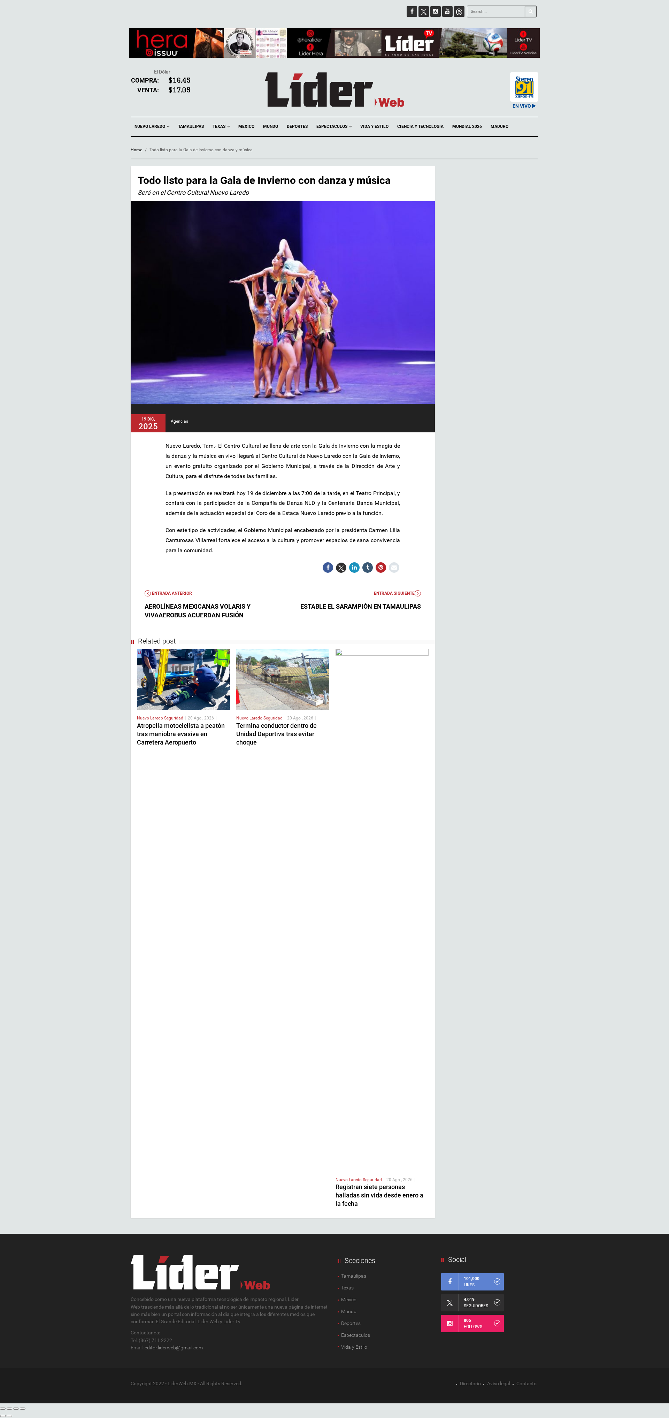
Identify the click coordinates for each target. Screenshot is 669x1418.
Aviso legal (498, 1383)
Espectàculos (355, 1335)
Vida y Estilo (374, 126)
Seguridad (173, 718)
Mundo (270, 126)
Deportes (297, 126)
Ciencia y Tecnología (420, 126)
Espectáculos (332, 126)
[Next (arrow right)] (9, 1416)
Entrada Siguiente (394, 593)
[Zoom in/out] (22, 1409)
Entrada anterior (171, 593)
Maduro (499, 126)
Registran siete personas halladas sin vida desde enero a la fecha (379, 1195)
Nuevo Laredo (150, 126)
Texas (219, 126)
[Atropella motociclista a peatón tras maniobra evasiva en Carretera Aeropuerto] (183, 678)
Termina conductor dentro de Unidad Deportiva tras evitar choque (276, 734)
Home (136, 149)
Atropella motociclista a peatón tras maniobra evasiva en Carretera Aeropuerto (181, 734)
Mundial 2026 (467, 126)
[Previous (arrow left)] (3, 1416)
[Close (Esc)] (3, 1409)
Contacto (526, 1383)
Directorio (470, 1383)
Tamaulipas (191, 126)
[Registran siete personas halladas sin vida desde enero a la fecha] (382, 909)
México (246, 126)
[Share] (9, 1409)
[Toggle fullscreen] (16, 1409)
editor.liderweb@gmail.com (174, 1347)
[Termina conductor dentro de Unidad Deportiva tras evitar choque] (282, 678)
